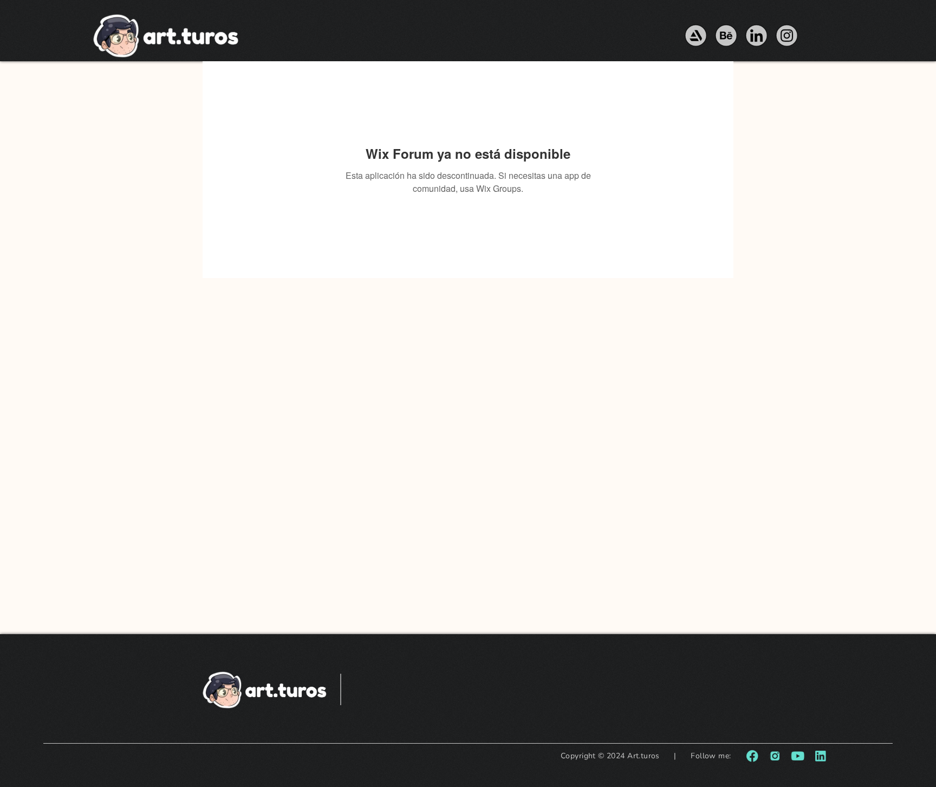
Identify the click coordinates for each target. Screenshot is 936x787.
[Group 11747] (820, 756)
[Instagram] (787, 35)
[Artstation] (696, 35)
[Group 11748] (797, 756)
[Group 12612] (775, 756)
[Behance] (726, 35)
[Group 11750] (752, 756)
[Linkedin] (756, 35)
